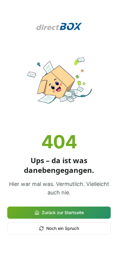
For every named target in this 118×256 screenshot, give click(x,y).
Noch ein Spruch (62, 228)
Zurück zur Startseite (63, 212)
